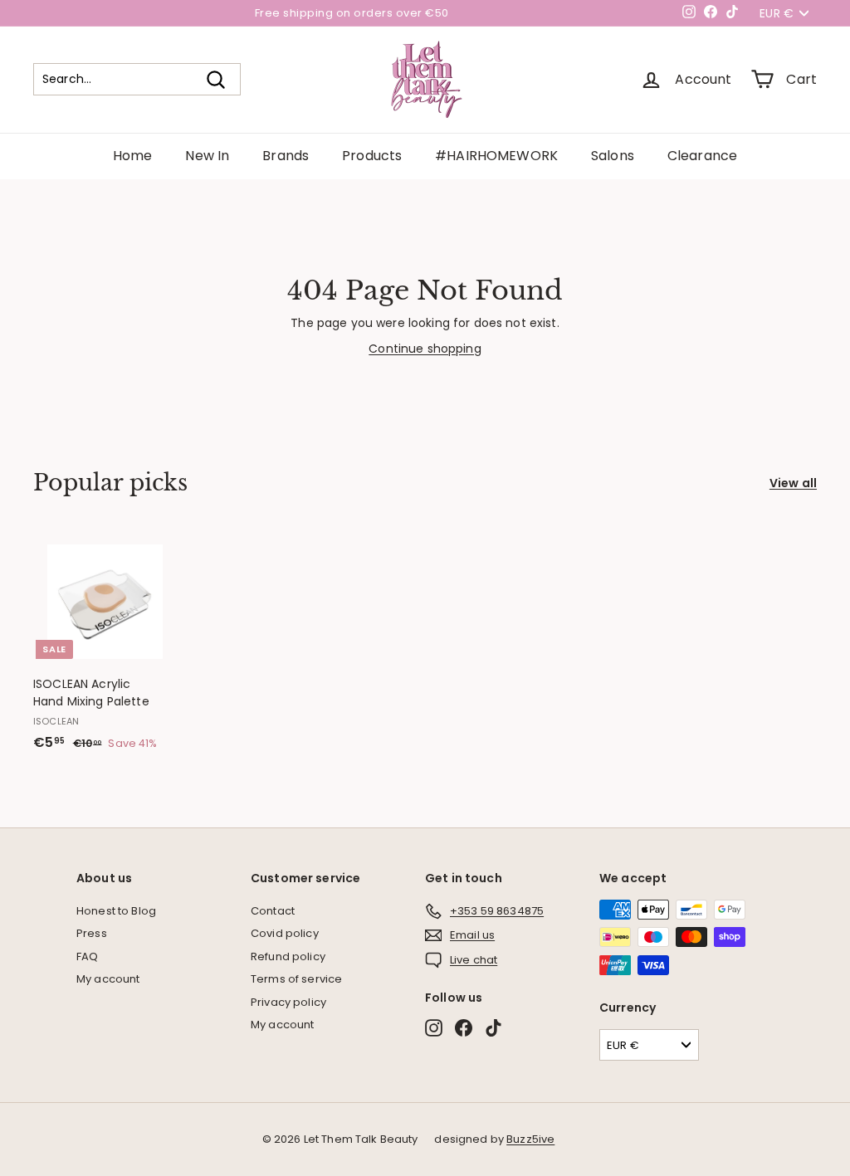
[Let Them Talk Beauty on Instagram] (433, 1028)
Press (91, 933)
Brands (285, 155)
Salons (612, 155)
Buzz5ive (530, 1139)
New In (207, 155)
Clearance (702, 155)
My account (107, 979)
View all (793, 483)
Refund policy (288, 956)
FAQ (87, 956)
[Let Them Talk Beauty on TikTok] (493, 1028)
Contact (273, 911)
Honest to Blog (116, 911)
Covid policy (285, 933)
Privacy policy (288, 1002)
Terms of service (296, 979)
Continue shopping (425, 348)
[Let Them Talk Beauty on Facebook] (463, 1028)
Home (133, 155)
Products (372, 155)
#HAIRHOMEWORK (496, 155)
